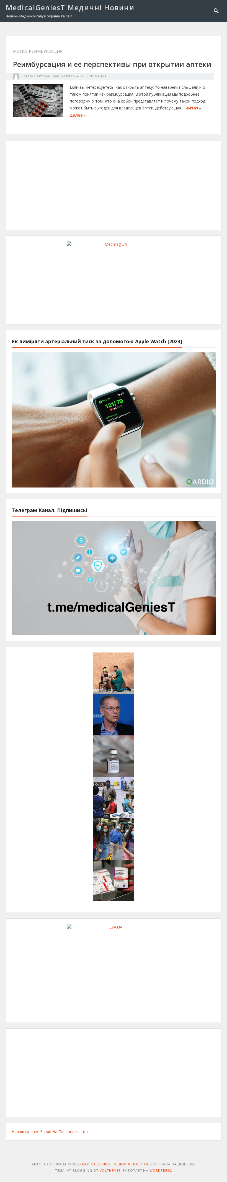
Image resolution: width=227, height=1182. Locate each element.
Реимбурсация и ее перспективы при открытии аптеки (112, 64)
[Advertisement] (114, 185)
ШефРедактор (63, 76)
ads (103, 76)
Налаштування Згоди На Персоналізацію (50, 1131)
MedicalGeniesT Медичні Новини (70, 7)
